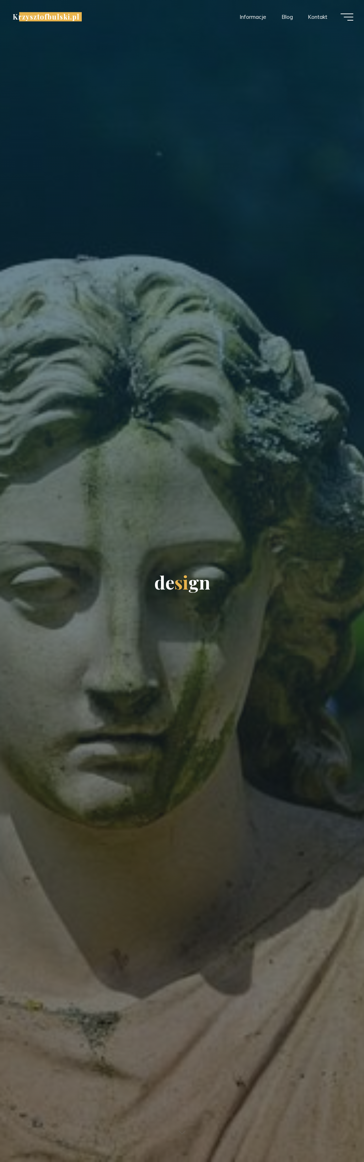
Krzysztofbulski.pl (46, 16)
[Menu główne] (347, 17)
